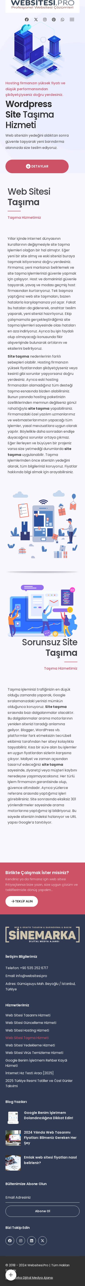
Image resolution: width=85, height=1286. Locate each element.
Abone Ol (42, 1211)
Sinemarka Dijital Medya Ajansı (29, 1277)
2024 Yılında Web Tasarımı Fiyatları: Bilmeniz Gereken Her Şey (50, 1137)
